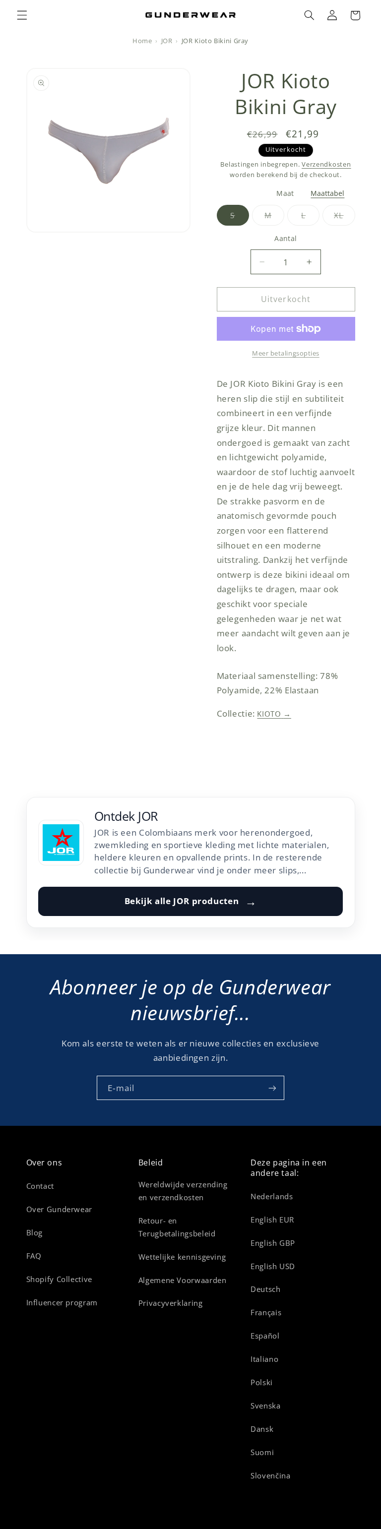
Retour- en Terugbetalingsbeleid (177, 1227)
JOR (167, 41)
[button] (21, 15)
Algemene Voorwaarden (182, 1280)
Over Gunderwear (59, 1209)
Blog (34, 1232)
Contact (40, 1186)
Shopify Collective (59, 1279)
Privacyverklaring (170, 1303)
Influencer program (62, 1302)
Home (142, 41)
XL (344, 218)
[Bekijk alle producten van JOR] (61, 842)
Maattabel (327, 193)
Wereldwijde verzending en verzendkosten (183, 1190)
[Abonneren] (272, 1088)
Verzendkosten (326, 164)
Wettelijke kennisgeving (182, 1257)
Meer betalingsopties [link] (285, 353)
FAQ (34, 1256)
